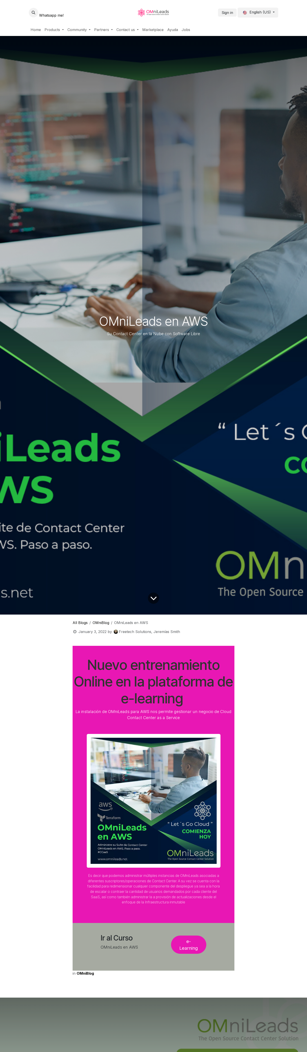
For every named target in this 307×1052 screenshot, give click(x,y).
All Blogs (80, 622)
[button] (33, 12)
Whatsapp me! (51, 15)
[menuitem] (36, 29)
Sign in (227, 12)
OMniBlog (101, 622)
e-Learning (188, 945)
